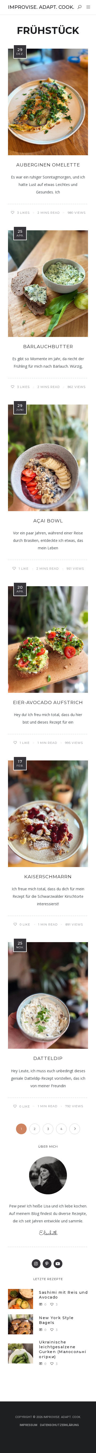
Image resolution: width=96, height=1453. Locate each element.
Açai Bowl (48, 520)
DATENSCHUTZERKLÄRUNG (59, 1425)
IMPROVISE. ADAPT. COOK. (41, 7)
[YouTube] (58, 1263)
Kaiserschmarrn (48, 876)
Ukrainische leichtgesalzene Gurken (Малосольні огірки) (62, 1349)
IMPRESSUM (28, 1425)
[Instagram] (36, 1263)
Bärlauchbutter (48, 346)
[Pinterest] (47, 1263)
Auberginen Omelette (48, 165)
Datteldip (48, 1058)
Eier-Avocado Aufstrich (48, 702)
